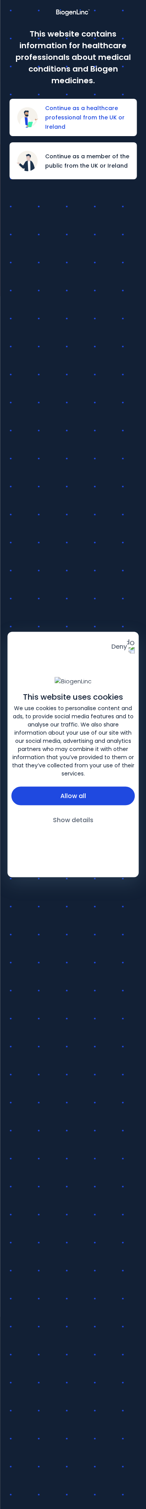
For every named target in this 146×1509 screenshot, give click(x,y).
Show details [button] (73, 819)
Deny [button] (119, 646)
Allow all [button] (73, 795)
